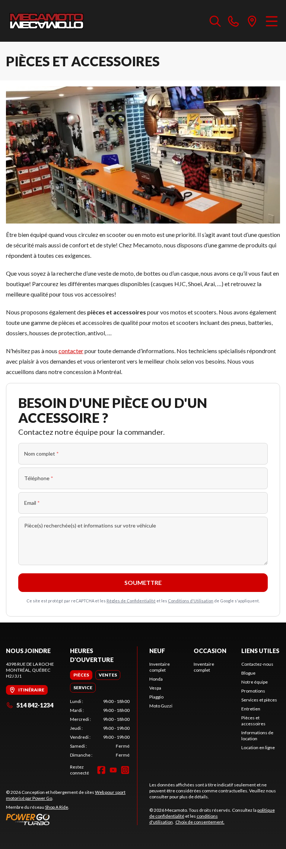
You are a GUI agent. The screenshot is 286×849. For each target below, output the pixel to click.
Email (32, 503)
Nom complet (41, 453)
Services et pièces (259, 700)
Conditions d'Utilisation (190, 600)
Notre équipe (254, 682)
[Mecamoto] (47, 21)
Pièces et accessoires (253, 720)
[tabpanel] (100, 728)
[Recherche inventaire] (215, 21)
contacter (70, 350)
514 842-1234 (34, 705)
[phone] (233, 21)
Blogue (248, 673)
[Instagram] (125, 770)
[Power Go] (71, 819)
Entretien (250, 709)
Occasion (210, 650)
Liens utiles (260, 650)
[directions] (252, 21)
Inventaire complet (159, 667)
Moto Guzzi (160, 706)
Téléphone (38, 478)
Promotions (253, 691)
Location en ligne (258, 747)
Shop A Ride (56, 807)
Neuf (157, 650)
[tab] (81, 675)
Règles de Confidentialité (131, 600)
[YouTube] (113, 770)
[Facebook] (101, 770)
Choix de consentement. (200, 822)
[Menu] (271, 20)
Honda (156, 679)
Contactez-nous (257, 664)
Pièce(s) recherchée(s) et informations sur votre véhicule (90, 525)
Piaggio (156, 697)
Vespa (155, 688)
